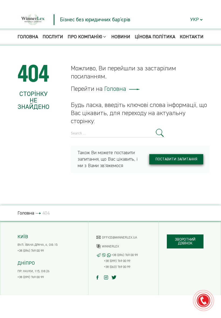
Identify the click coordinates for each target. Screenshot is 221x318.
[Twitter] (115, 277)
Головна (28, 36)
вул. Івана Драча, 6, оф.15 (37, 245)
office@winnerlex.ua (119, 237)
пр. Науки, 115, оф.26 (34, 271)
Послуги (53, 36)
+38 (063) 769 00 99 (117, 267)
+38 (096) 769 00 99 (31, 251)
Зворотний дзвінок (185, 241)
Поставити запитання (176, 159)
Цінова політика (155, 36)
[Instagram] (107, 277)
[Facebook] (99, 277)
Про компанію (85, 36)
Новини (120, 36)
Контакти (191, 36)
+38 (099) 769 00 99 (31, 277)
